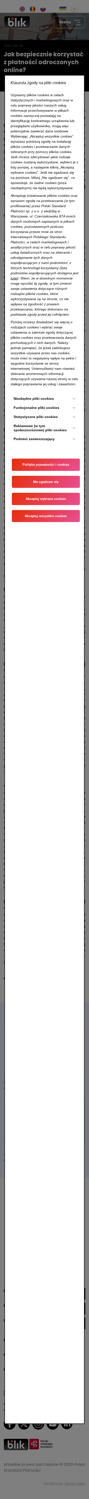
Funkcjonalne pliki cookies (36, 408)
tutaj (14, 278)
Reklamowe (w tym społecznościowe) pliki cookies (40, 428)
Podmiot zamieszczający (34, 439)
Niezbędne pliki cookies (34, 399)
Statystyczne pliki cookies (36, 417)
